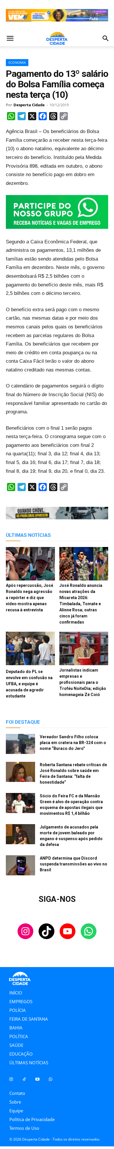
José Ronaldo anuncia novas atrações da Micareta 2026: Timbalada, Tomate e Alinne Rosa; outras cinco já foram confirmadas (80, 603)
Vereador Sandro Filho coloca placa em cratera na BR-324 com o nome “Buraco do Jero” (73, 742)
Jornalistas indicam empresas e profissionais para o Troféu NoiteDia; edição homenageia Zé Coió (82, 682)
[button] (10, 38)
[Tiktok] (24, 1079)
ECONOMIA (17, 62)
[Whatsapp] (50, 1079)
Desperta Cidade (29, 104)
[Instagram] (11, 1079)
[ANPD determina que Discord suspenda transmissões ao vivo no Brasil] (20, 865)
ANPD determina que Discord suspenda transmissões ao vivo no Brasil (73, 864)
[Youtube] (37, 1079)
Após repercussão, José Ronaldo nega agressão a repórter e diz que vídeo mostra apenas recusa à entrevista (29, 597)
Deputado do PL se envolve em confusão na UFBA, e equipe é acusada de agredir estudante (29, 683)
